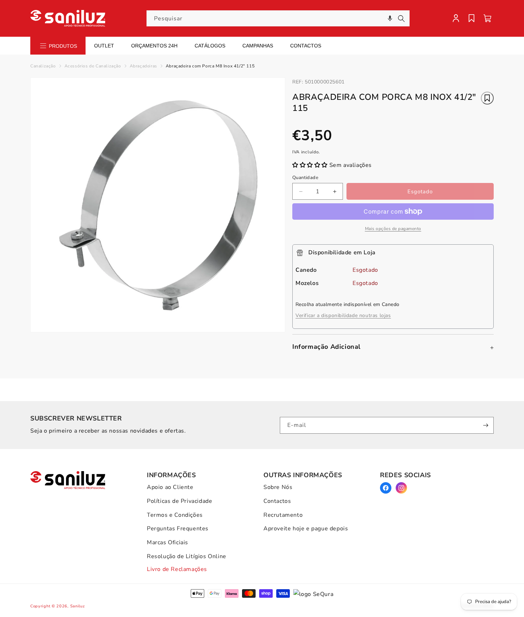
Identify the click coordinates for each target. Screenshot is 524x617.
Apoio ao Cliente (170, 487)
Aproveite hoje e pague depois (305, 528)
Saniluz (77, 606)
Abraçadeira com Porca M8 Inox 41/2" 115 (210, 66)
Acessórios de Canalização (93, 66)
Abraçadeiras (143, 66)
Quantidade (305, 177)
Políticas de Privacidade (179, 501)
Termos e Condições (175, 515)
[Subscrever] (485, 425)
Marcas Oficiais (167, 542)
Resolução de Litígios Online (186, 556)
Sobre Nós (277, 487)
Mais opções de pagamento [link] (393, 228)
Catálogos (210, 46)
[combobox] (278, 18)
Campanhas (257, 46)
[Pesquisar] (401, 18)
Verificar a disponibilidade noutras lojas (343, 315)
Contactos (305, 46)
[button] (390, 18)
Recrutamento (283, 515)
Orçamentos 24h (154, 46)
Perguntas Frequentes (178, 528)
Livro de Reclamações (177, 569)
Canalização (43, 66)
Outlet (104, 46)
